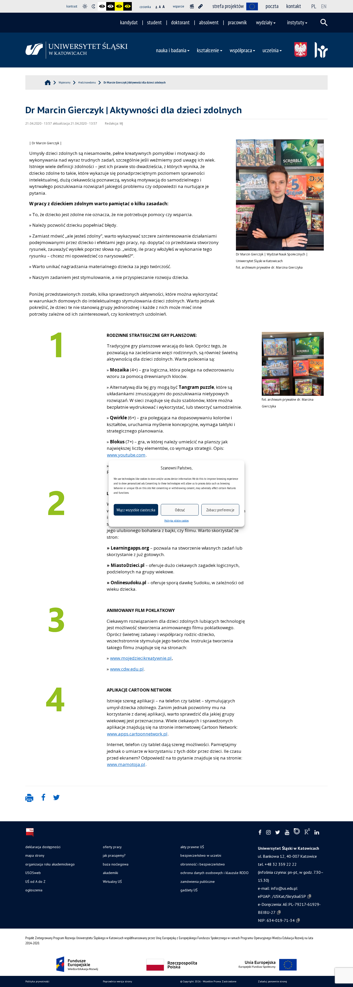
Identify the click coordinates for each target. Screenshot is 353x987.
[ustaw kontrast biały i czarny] (110, 6)
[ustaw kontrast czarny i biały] (102, 6)
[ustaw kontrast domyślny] (85, 6)
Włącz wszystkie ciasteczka (136, 509)
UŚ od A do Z (35, 881)
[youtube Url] (287, 833)
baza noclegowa (115, 864)
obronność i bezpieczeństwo (202, 864)
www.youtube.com (126, 455)
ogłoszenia (33, 890)
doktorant (180, 22)
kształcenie (208, 50)
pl (313, 6)
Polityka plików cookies (176, 520)
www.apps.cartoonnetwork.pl (137, 734)
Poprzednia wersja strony (117, 981)
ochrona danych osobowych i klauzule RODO (214, 872)
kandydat (129, 22)
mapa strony (34, 855)
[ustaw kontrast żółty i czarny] (127, 6)
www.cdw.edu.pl (127, 669)
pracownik (237, 22)
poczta (272, 6)
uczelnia (271, 50)
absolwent (209, 22)
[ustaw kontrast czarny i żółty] (119, 6)
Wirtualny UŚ (112, 881)
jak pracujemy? (114, 855)
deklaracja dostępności (42, 847)
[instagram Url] (268, 833)
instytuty (295, 22)
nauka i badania (171, 50)
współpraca (241, 50)
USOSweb (33, 872)
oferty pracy (112, 847)
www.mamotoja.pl (126, 764)
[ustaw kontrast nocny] (93, 6)
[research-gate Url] (307, 832)
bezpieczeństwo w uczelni (200, 855)
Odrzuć (180, 509)
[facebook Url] (260, 833)
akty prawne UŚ (192, 847)
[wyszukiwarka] (324, 22)
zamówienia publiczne (197, 881)
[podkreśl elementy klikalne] (200, 6)
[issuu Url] (297, 832)
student (154, 22)
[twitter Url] (277, 833)
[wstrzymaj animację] (192, 6)
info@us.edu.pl (284, 888)
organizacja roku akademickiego (50, 864)
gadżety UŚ (188, 890)
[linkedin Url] (316, 833)
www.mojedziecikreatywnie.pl (141, 658)
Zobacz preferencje (220, 509)
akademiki (110, 872)
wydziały (264, 22)
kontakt (293, 6)
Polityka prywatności (37, 981)
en (323, 6)
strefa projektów (228, 6)
